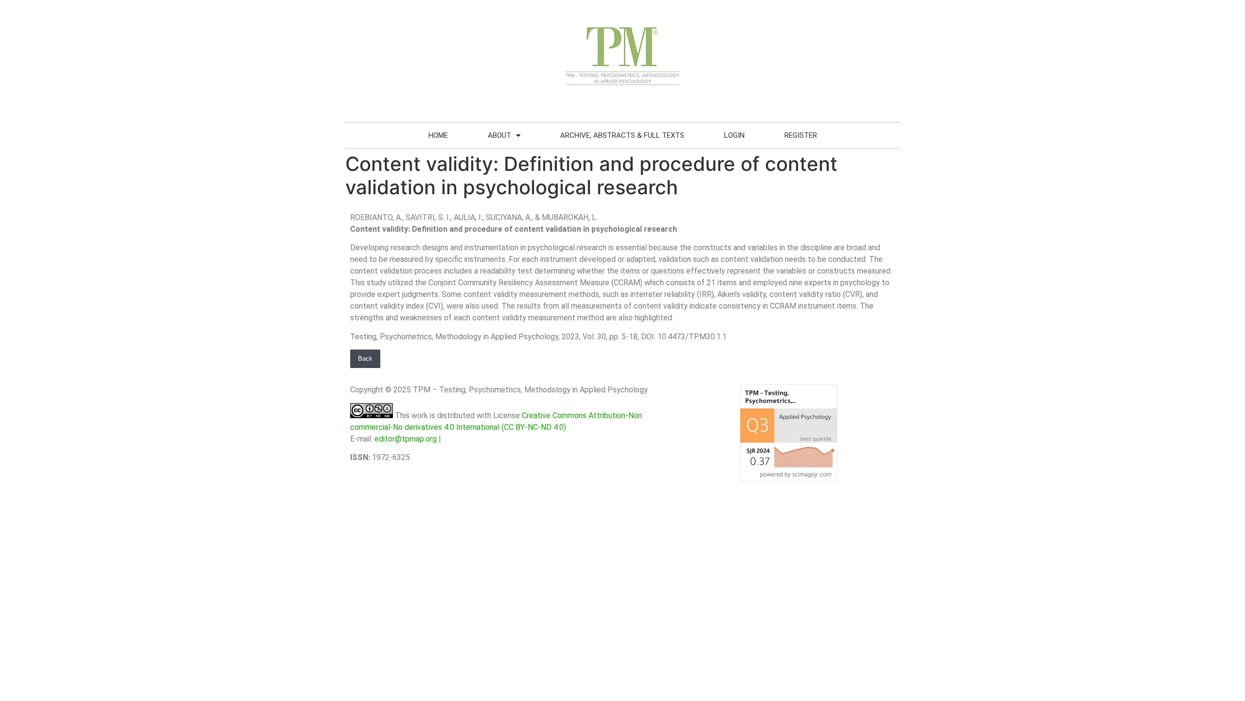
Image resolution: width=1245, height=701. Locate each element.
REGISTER (800, 135)
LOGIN (734, 135)
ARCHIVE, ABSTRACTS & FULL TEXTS (622, 135)
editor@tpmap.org (405, 438)
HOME (438, 135)
